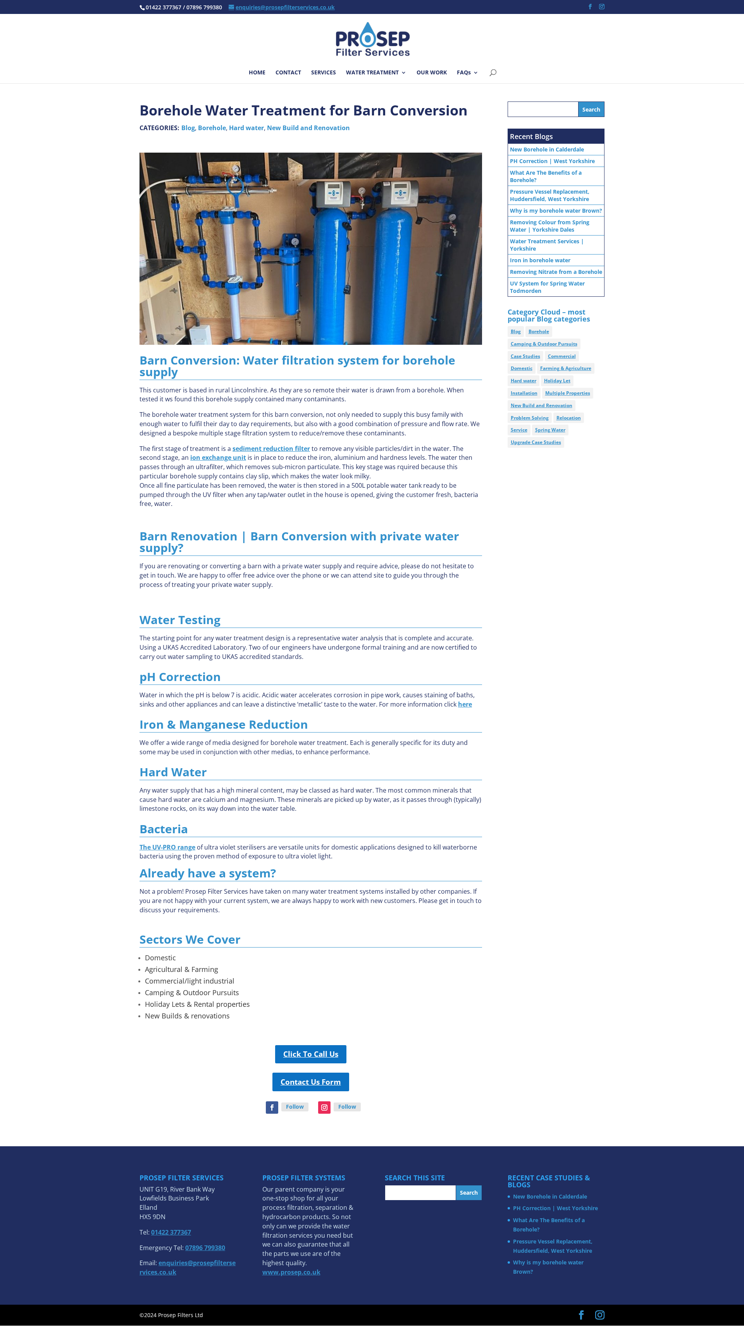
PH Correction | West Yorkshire (552, 161)
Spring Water (550, 430)
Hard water (246, 128)
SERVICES (323, 73)
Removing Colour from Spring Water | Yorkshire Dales (549, 225)
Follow (295, 1106)
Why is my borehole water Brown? (556, 210)
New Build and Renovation (308, 128)
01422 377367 (171, 1232)
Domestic (521, 368)
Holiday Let (557, 380)
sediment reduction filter (271, 448)
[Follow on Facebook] (272, 1107)
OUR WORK (432, 73)
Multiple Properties (567, 393)
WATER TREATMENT (372, 73)
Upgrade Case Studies (536, 442)
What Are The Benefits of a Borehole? (546, 176)
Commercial (562, 356)
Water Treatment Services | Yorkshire (547, 244)
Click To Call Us (310, 1054)
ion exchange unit (218, 457)
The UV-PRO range (167, 847)
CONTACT (288, 73)
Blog (188, 128)
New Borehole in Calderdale (547, 149)
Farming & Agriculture (565, 368)
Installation (524, 393)
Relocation (568, 417)
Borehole (212, 128)
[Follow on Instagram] (324, 1107)
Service (519, 430)
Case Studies (525, 356)
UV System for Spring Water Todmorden (547, 287)
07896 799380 (205, 1247)
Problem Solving (530, 417)
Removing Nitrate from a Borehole (556, 271)
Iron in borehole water (540, 260)
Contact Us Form (311, 1082)
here (465, 704)
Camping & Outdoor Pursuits (544, 344)
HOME (257, 73)
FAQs (464, 73)
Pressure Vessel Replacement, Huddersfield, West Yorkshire (549, 195)
